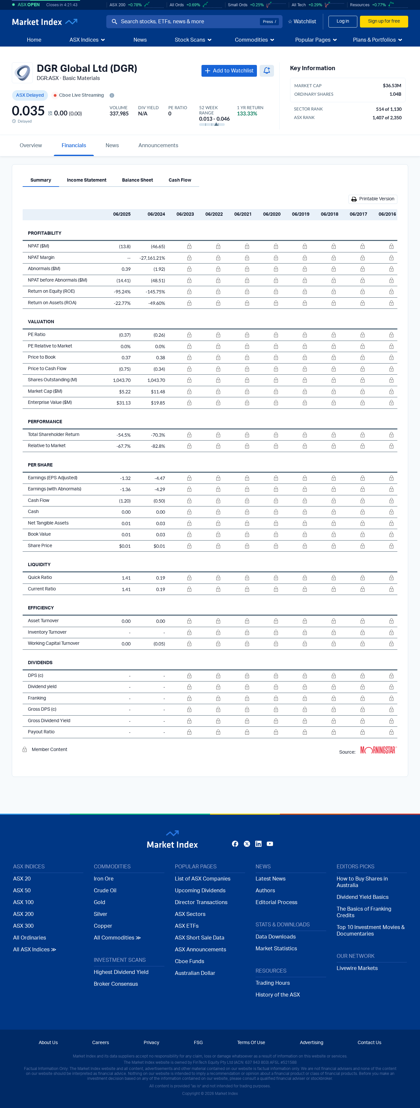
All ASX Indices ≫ (34, 949)
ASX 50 (22, 890)
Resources (359, 5)
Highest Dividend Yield (121, 972)
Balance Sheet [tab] (137, 180)
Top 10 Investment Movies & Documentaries (371, 931)
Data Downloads (276, 937)
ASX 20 (22, 878)
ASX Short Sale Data (199, 937)
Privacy (151, 1042)
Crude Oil (105, 890)
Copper (103, 926)
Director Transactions (201, 902)
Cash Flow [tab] (180, 180)
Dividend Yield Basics (362, 897)
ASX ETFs (187, 926)
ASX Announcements (200, 949)
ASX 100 (23, 902)
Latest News (270, 878)
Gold (99, 902)
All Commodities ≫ (117, 937)
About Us (48, 1042)
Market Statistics (276, 948)
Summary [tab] (41, 180)
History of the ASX (278, 995)
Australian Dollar (195, 973)
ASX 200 (117, 5)
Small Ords (237, 5)
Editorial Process (276, 902)
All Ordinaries (29, 937)
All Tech (299, 5)
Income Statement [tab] (86, 180)
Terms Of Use (251, 1042)
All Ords (177, 5)
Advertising (311, 1042)
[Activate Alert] (267, 71)
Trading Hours (273, 983)
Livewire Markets (357, 968)
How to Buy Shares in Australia (362, 882)
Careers (100, 1042)
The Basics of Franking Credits (364, 912)
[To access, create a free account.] (181, 246)
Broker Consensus (116, 984)
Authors (265, 890)
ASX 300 (23, 926)
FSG (198, 1042)
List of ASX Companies (202, 878)
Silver (100, 914)
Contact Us (369, 1042)
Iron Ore (104, 878)
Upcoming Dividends (200, 890)
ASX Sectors (190, 914)
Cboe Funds (189, 961)
